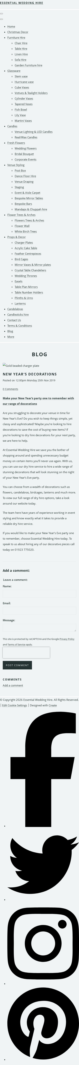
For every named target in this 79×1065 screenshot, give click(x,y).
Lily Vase (20, 115)
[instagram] (43, 983)
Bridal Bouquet (24, 154)
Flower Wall (22, 226)
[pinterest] (43, 1059)
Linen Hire (21, 54)
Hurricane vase (24, 82)
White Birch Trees (26, 231)
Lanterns (20, 303)
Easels (18, 281)
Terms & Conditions (19, 325)
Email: (7, 603)
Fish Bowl (21, 109)
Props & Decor (16, 237)
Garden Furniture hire (28, 65)
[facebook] (43, 826)
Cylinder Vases (24, 98)
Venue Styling (15, 165)
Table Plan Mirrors (26, 287)
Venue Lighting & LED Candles (34, 132)
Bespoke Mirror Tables (29, 198)
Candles (12, 126)
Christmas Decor (17, 32)
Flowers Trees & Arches (29, 220)
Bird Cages (21, 259)
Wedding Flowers (26, 148)
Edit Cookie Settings (14, 705)
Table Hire (21, 48)
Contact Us (14, 320)
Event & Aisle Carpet (27, 192)
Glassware (13, 71)
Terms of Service (16, 644)
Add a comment (13, 685)
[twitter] (43, 899)
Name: (7, 586)
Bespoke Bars (23, 204)
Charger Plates (24, 242)
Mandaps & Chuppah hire (31, 209)
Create (53, 705)
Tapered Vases (24, 104)
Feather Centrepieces (28, 253)
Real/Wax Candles (26, 137)
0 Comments (10, 389)
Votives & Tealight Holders (31, 93)
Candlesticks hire (18, 314)
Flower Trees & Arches (21, 215)
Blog (10, 331)
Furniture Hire (16, 37)
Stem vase (21, 76)
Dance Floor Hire (25, 176)
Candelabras (15, 309)
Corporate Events (25, 159)
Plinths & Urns (24, 298)
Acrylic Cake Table (26, 248)
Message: (9, 620)
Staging (19, 187)
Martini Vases (23, 120)
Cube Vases (22, 87)
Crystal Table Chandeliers (30, 270)
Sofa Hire (20, 59)
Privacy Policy (67, 639)
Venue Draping (24, 181)
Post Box (20, 170)
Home (11, 26)
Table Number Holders (29, 292)
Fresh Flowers (16, 143)
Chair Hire (21, 43)
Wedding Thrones (26, 276)
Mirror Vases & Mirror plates (33, 264)
